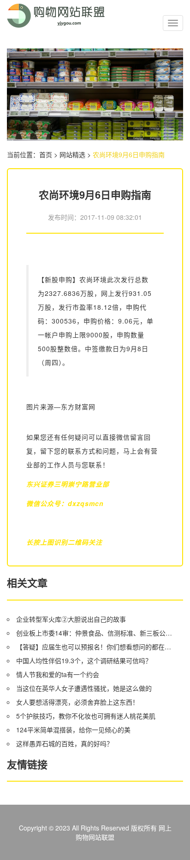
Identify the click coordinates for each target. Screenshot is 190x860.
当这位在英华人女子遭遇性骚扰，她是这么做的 (84, 688)
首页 (45, 154)
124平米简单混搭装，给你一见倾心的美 (73, 729)
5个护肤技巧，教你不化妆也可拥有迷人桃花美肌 (85, 715)
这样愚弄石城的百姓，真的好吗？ (64, 743)
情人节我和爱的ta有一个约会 (57, 674)
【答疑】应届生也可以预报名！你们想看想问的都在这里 (95, 646)
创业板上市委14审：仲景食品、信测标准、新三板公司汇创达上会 (95, 632)
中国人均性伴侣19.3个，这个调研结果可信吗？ (84, 660)
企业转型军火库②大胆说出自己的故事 (71, 619)
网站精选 (72, 154)
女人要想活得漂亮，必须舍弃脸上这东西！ (77, 702)
